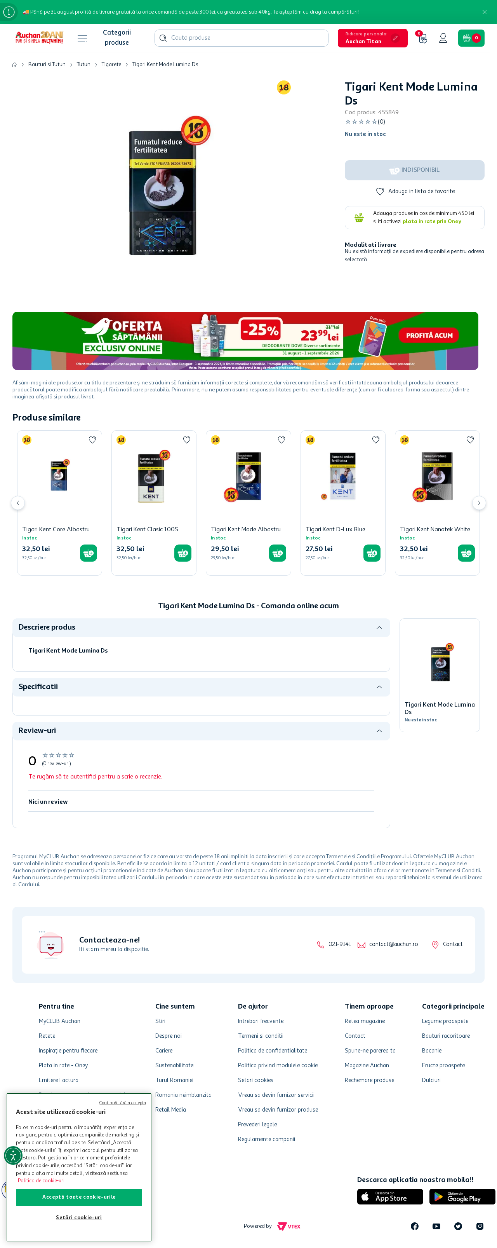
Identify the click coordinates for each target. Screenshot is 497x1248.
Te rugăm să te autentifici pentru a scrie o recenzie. (95, 777)
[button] (373, 38)
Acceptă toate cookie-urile (79, 1197)
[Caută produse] (163, 38)
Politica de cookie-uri (41, 1180)
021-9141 (339, 945)
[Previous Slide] (18, 503)
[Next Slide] (479, 503)
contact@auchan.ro (393, 945)
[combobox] (241, 38)
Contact (453, 945)
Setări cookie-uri (79, 1217)
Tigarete (111, 64)
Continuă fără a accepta (122, 1103)
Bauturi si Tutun (47, 64)
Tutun (83, 64)
